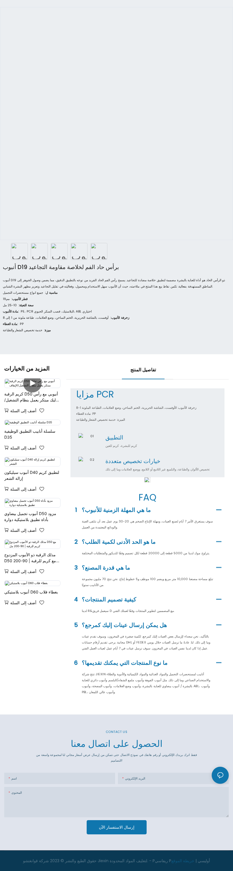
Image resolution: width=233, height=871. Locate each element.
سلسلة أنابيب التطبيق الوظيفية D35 (29, 434)
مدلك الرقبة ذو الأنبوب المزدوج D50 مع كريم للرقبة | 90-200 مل (30, 558)
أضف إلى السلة (23, 410)
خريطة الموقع (182, 861)
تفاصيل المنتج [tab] (143, 369)
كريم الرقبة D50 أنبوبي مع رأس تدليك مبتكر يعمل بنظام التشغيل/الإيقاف (31, 397)
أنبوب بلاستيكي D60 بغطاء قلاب (31, 591)
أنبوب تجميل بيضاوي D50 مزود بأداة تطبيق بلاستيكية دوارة (30, 516)
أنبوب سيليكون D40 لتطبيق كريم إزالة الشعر (31, 475)
